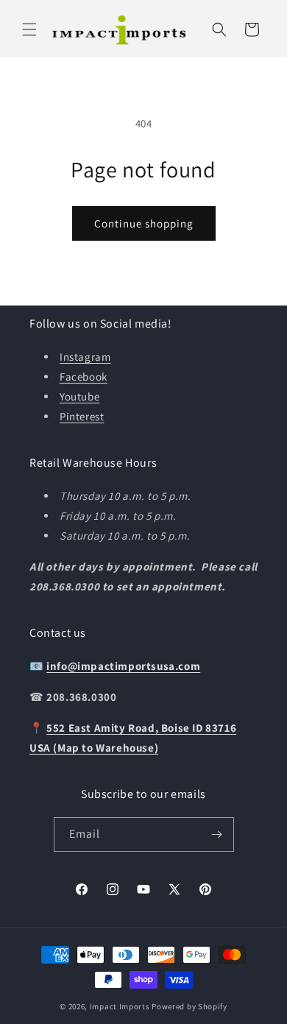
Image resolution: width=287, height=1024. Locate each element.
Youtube (79, 396)
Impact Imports (120, 1006)
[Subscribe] (217, 834)
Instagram (85, 357)
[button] (29, 29)
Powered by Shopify (189, 1006)
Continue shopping (144, 223)
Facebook (83, 377)
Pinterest (82, 416)
